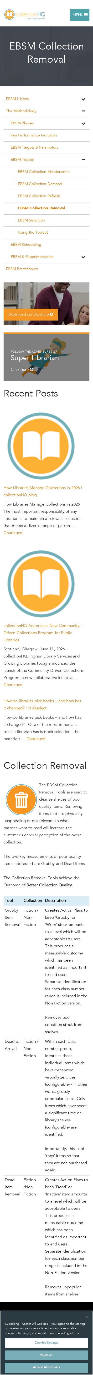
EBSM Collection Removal (41, 208)
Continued (13, 533)
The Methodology (21, 111)
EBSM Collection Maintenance (44, 172)
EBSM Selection (31, 220)
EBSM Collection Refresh (39, 196)
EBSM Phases (22, 123)
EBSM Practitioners (22, 269)
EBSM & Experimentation (32, 257)
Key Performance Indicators (34, 135)
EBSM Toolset (22, 160)
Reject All (46, 1355)
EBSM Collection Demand (40, 184)
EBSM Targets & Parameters (34, 148)
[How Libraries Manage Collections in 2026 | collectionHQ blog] (42, 446)
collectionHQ (25, 15)
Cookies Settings (46, 1343)
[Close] (87, 1317)
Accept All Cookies (46, 1367)
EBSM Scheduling (26, 245)
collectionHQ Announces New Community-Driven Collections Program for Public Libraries (42, 633)
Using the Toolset (33, 233)
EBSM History (17, 99)
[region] (46, 1342)
